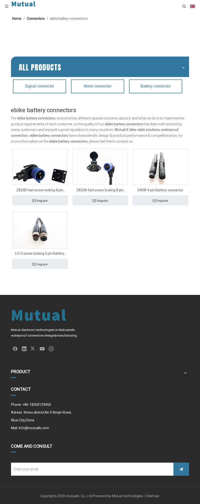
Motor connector (97, 86)
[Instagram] (51, 348)
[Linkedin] (24, 348)
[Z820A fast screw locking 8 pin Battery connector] (100, 169)
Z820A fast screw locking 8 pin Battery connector (99, 190)
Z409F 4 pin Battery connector (160, 190)
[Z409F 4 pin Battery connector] (160, 166)
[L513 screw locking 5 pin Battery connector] (40, 230)
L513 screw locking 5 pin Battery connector (39, 254)
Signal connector (39, 86)
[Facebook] (15, 348)
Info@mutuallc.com (34, 428)
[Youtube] (42, 348)
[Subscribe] (181, 469)
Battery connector (155, 86)
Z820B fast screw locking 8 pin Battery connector (39, 190)
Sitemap (153, 496)
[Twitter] (33, 348)
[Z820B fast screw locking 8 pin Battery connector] (40, 175)
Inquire (42, 201)
